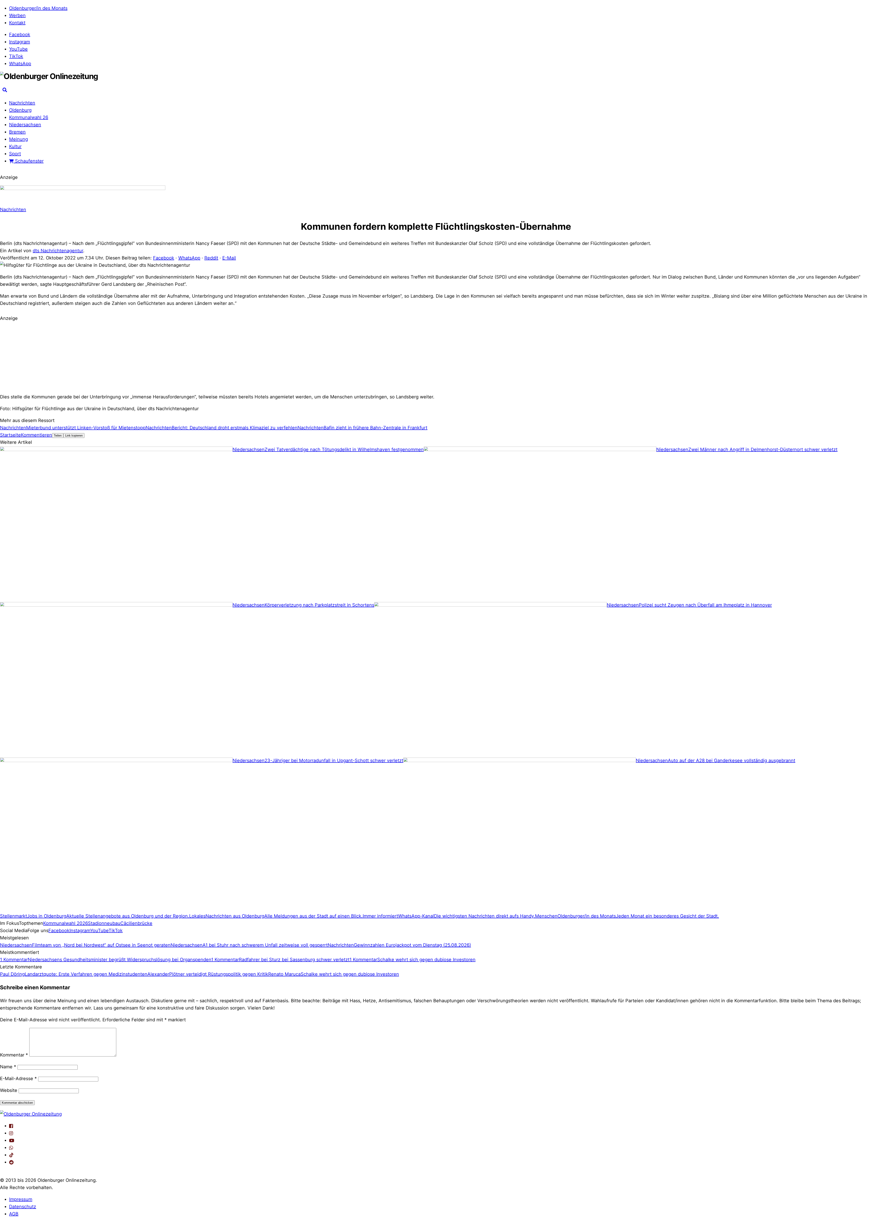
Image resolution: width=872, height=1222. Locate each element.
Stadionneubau (104, 923)
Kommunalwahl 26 (28, 117)
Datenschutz (22, 1206)
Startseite (10, 435)
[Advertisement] (436, 357)
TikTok (16, 56)
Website (8, 1090)
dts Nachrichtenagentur (58, 250)
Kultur (15, 146)
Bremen (17, 132)
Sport (15, 153)
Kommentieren (36, 435)
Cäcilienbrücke (136, 923)
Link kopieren (74, 435)
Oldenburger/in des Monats (38, 8)
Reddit (211, 258)
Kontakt (17, 22)
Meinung (18, 139)
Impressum (20, 1199)
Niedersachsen (25, 124)
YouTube (18, 49)
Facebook (19, 34)
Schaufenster (29, 161)
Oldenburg (20, 110)
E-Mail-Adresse (18, 1078)
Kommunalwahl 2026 (65, 923)
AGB (13, 1214)
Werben (17, 15)
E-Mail (229, 258)
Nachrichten (22, 103)
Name (8, 1066)
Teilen (58, 435)
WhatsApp (20, 63)
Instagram (19, 41)
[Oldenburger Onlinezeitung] (31, 1114)
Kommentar (14, 1055)
